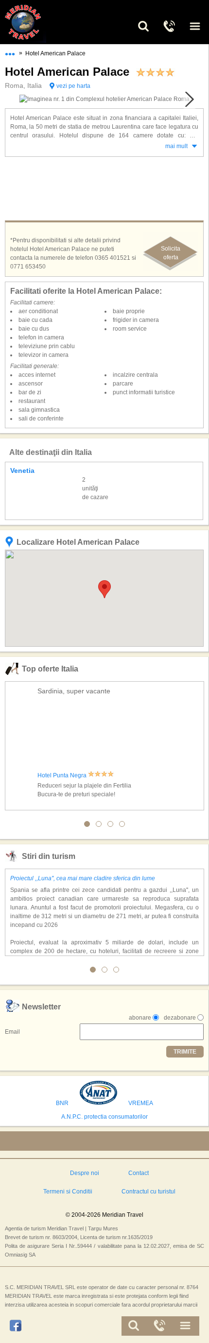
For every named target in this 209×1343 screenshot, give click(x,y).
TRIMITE (185, 1051)
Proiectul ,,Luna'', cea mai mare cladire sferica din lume (82, 878)
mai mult (176, 146)
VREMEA (140, 1103)
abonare (140, 1017)
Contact (138, 1173)
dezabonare (180, 1017)
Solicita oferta (170, 253)
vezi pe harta (73, 86)
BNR (62, 1103)
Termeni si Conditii (67, 1191)
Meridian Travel (34, 22)
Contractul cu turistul (148, 1191)
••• (10, 52)
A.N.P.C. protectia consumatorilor (104, 1116)
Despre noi (84, 1173)
